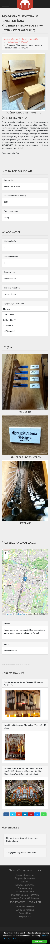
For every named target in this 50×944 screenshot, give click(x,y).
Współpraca (25, 916)
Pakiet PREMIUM (25, 906)
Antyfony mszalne (25, 891)
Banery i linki (25, 913)
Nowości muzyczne (25, 885)
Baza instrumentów (25, 875)
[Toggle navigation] (5, 4)
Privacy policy (10, 938)
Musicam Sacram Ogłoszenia (25, 898)
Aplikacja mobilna (25, 910)
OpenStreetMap (19, 614)
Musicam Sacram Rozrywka (25, 895)
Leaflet (9, 614)
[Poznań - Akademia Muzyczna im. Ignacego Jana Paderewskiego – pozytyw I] (25, 579)
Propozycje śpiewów (25, 878)
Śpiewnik (25, 882)
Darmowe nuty (25, 888)
